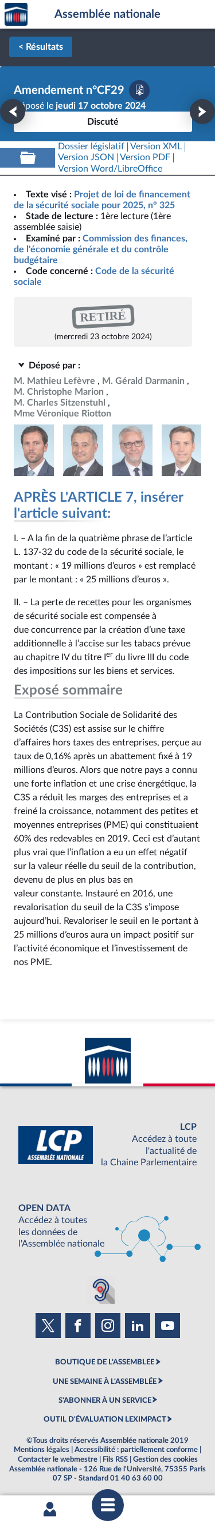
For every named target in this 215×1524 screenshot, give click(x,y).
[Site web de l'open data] (107, 1226)
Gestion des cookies (165, 1459)
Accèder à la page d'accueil (16, 14)
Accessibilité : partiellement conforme (136, 1449)
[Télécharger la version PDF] (139, 90)
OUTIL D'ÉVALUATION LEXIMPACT (105, 1419)
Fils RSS (115, 1459)
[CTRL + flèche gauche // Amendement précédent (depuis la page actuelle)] (12, 111)
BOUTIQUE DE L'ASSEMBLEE (104, 1362)
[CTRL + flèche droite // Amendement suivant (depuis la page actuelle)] (202, 111)
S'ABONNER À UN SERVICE (104, 1400)
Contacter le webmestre (57, 1459)
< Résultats (40, 46)
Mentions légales (41, 1449)
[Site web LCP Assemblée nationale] (107, 1145)
